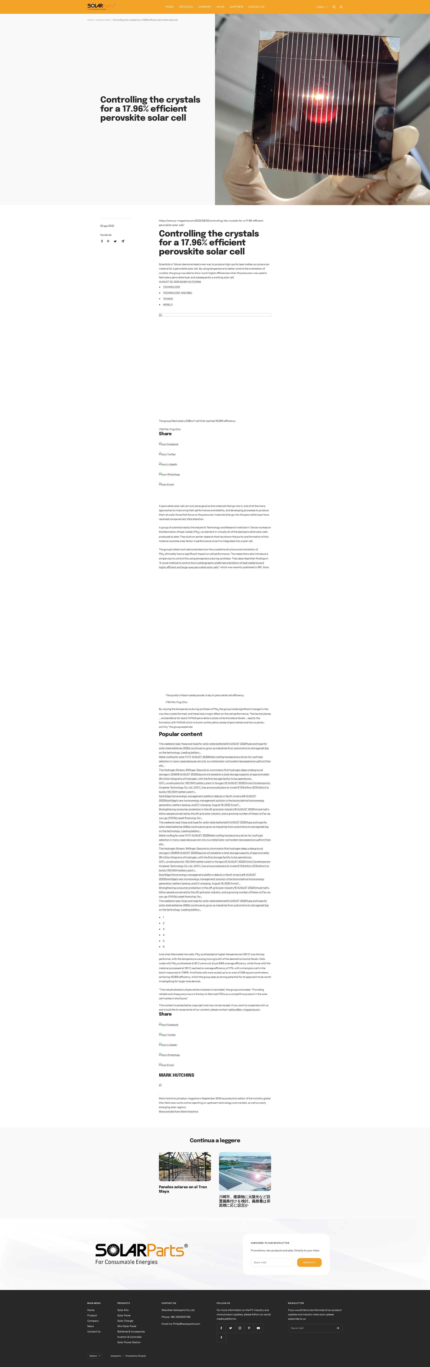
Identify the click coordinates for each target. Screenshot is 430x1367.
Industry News (103, 19)
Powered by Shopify (135, 1355)
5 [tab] (163, 940)
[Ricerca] (334, 6)
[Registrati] (337, 1328)
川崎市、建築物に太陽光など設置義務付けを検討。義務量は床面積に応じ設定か (244, 1201)
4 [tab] (163, 935)
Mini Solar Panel (126, 1326)
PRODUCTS (186, 6)
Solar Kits (122, 1310)
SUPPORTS (236, 6)
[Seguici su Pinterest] (249, 1328)
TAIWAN (168, 298)
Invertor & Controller (129, 1336)
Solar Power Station (129, 1342)
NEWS (220, 6)
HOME (170, 6)
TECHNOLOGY (171, 287)
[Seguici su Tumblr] (221, 1337)
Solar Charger (125, 1320)
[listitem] (102, 241)
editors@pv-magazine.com (244, 1009)
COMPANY (204, 6)
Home (90, 19)
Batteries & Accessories (131, 1331)
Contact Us (93, 1331)
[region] (198, 497)
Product (92, 1315)
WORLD (168, 304)
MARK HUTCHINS (190, 281)
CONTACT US (256, 6)
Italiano (320, 6)
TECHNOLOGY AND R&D (177, 292)
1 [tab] (163, 917)
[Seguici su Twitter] (230, 1328)
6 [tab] (163, 946)
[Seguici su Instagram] (239, 1328)
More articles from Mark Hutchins (178, 1111)
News (90, 1326)
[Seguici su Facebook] (221, 1328)
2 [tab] (163, 923)
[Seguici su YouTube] (258, 1328)
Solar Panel (124, 1315)
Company (93, 1320)
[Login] (341, 6)
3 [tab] (163, 929)
